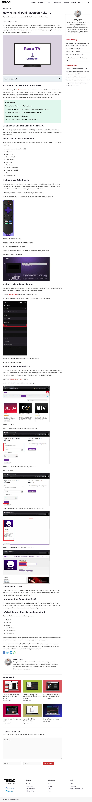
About (28, 784)
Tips (49, 788)
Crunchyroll (22, 90)
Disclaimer (73, 786)
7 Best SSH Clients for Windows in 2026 (76, 68)
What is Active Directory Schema (74, 48)
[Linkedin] (11, 652)
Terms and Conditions (76, 788)
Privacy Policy (30, 791)
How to (9, 8)
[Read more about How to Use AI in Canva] (52, 710)
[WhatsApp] (14, 652)
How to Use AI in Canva (51, 719)
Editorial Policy (30, 788)
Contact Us (29, 786)
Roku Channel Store (16, 379)
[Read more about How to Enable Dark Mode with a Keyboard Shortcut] (52, 686)
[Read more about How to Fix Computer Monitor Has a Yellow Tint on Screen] (32, 686)
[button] (44, 2)
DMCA (71, 784)
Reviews (50, 786)
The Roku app (12, 294)
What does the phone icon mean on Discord (77, 80)
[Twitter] (7, 652)
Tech (49, 791)
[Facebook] (4, 652)
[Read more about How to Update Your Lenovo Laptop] (12, 710)
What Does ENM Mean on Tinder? (74, 54)
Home (4, 8)
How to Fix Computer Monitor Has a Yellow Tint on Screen (32, 696)
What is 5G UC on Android (72, 51)
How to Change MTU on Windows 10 (75, 77)
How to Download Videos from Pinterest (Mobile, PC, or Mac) (11, 696)
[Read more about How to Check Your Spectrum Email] (32, 710)
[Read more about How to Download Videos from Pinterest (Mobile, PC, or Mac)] (12, 686)
